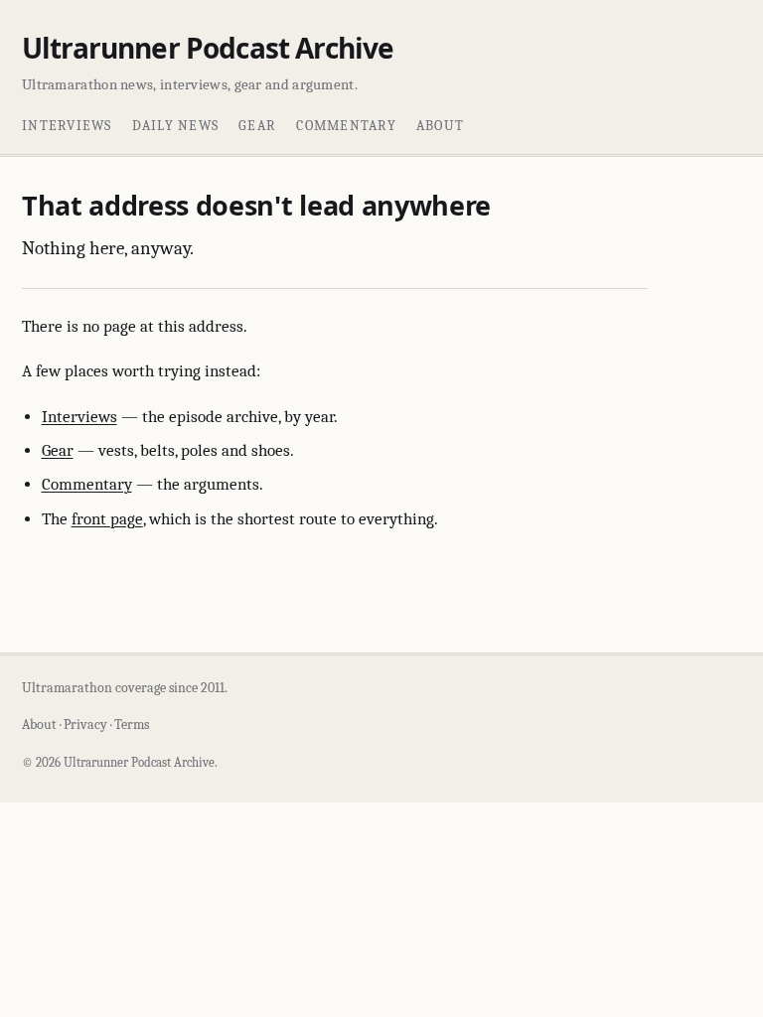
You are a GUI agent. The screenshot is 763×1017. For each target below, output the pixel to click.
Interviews (67, 125)
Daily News (176, 125)
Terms (131, 724)
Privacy (85, 724)
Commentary (346, 125)
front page (107, 518)
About (440, 125)
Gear (257, 125)
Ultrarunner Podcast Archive (207, 48)
